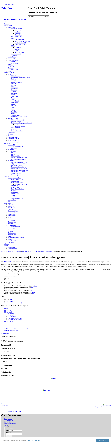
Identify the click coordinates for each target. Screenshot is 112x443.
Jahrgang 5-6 (11, 145)
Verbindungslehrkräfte (17, 36)
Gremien (17, 49)
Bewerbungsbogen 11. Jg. (18, 175)
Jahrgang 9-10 (12, 151)
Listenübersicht (15, 226)
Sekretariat (18, 33)
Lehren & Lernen (9, 72)
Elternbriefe (11, 239)
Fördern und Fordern (13, 138)
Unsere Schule (8, 25)
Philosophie (14, 102)
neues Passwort (12, 234)
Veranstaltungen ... (13, 60)
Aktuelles (10, 204)
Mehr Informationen (33, 440)
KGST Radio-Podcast (17, 186)
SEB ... (13, 46)
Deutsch (13, 83)
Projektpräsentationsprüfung (19, 157)
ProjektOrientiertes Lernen (18, 159)
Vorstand (10, 209)
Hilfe (6, 425)
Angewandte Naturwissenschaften (20, 77)
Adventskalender (12, 248)
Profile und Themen (16, 165)
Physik (13, 104)
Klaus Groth (14, 69)
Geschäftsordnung (20, 52)
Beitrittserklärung (12, 215)
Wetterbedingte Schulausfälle (16, 237)
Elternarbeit (18, 47)
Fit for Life (14, 87)
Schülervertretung (19, 39)
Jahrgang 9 (14, 153)
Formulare (10, 231)
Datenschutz (11, 214)
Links (16, 50)
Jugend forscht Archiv (21, 184)
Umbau (6, 245)
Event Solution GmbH (17, 179)
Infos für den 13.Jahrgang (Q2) (19, 171)
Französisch (14, 88)
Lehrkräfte (17, 32)
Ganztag (6, 176)
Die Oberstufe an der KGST (19, 162)
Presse (9, 71)
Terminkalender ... (6, 333)
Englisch (13, 85)
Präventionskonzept (13, 142)
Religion (13, 105)
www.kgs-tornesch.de (7, 251)
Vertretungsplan (12, 222)
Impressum (8, 419)
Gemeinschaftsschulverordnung (13, 303)
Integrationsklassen (13, 137)
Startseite (6, 24)
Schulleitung (18, 30)
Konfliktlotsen (15, 187)
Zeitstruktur (11, 66)
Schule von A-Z (12, 58)
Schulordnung (11, 57)
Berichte (13, 129)
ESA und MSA (15, 156)
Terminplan (14, 228)
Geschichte (14, 90)
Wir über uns (11, 206)
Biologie (13, 79)
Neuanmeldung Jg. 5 (17, 146)
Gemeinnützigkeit (13, 211)
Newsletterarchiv (16, 241)
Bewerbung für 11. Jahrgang (19, 167)
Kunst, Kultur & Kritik (17, 189)
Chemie (13, 80)
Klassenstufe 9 (8, 261)
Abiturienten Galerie (16, 173)
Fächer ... (10, 74)
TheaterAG (14, 195)
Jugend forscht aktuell (17, 182)
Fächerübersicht (15, 76)
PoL (11, 299)
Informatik (14, 93)
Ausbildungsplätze (20, 126)
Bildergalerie (14, 63)
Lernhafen (14, 148)
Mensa (10, 201)
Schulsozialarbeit (16, 54)
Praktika (17, 124)
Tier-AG (13, 197)
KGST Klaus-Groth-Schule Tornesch (15, 19)
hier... (35, 286)
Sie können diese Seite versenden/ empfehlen (16, 329)
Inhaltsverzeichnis (10, 423)
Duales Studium (15, 127)
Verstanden (102, 440)
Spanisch (13, 107)
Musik (13, 98)
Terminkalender (12, 225)
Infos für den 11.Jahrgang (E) (19, 168)
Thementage (11, 132)
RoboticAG (14, 190)
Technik (13, 110)
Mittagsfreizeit (12, 200)
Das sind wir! (11, 27)
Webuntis (10, 223)
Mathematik (14, 96)
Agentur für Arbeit (16, 121)
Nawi (12, 99)
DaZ (9, 135)
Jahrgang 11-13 (12, 160)
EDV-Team (11, 242)
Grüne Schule (15, 181)
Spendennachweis (13, 212)
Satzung (10, 217)
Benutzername (10, 429)
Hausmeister (18, 35)
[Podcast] (56, 383)
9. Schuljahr (10, 301)
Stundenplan (11, 220)
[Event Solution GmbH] (14, 411)
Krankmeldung (12, 233)
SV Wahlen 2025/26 (20, 43)
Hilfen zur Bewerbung (17, 120)
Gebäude (10, 65)
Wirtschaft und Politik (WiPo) (19, 116)
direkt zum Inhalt (9, 4)
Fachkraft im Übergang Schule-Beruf (21, 123)
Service (6, 219)
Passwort (8, 432)
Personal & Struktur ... (17, 28)
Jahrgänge (7, 143)
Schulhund (14, 55)
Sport (12, 109)
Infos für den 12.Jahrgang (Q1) (19, 170)
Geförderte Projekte (13, 208)
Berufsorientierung (13, 118)
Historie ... (10, 68)
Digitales (10, 134)
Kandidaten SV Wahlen (21, 44)
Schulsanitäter (15, 193)
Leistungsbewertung (13, 140)
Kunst (13, 94)
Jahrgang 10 (14, 154)
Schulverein (7, 203)
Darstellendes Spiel (16, 82)
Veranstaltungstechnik (17, 198)
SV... (12, 38)
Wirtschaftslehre (15, 115)
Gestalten (13, 91)
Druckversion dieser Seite (11, 330)
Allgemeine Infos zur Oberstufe (20, 164)
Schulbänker (14, 192)
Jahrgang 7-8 (11, 149)
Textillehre (14, 112)
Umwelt (17, 101)
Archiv (13, 61)
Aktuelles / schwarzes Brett (22, 41)
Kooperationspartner (16, 131)
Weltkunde (14, 113)
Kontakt (10, 230)
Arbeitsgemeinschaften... (14, 178)
